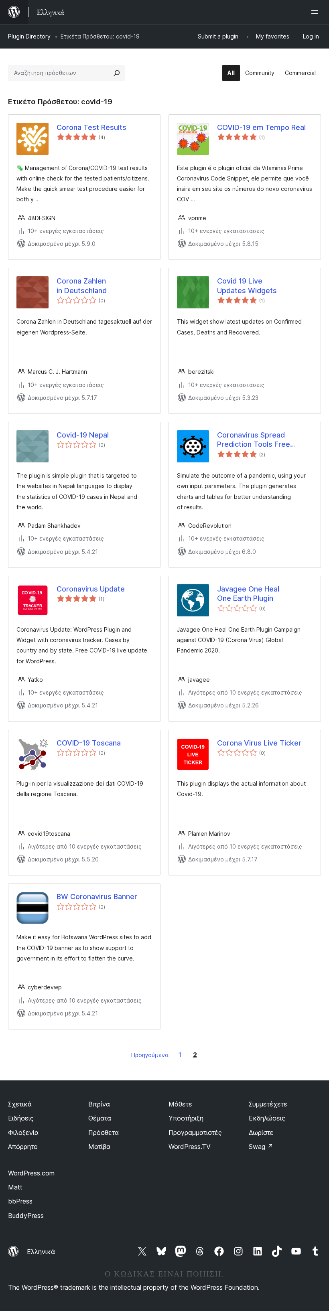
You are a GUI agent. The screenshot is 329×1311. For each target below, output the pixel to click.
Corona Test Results (91, 127)
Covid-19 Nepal (83, 435)
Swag (261, 1147)
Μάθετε (180, 1104)
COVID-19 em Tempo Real (261, 127)
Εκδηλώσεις (267, 1118)
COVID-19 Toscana (89, 743)
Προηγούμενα (150, 1055)
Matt (15, 1187)
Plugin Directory (29, 36)
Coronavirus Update (91, 589)
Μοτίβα (99, 1147)
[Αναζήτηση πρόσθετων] (117, 73)
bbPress (20, 1201)
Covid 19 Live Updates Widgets (247, 285)
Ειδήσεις (21, 1118)
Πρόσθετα (103, 1133)
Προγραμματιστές (195, 1133)
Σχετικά (20, 1104)
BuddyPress (26, 1216)
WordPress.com (31, 1173)
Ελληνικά (41, 1252)
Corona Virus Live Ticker (259, 743)
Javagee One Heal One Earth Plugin (248, 593)
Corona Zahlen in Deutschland (82, 285)
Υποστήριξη (186, 1118)
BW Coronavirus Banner (97, 896)
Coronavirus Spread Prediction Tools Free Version (253, 440)
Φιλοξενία (23, 1133)
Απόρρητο (23, 1147)
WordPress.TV (190, 1147)
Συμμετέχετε (268, 1104)
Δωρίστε (261, 1133)
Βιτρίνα (99, 1104)
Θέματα (99, 1118)
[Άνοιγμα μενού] (316, 12)
